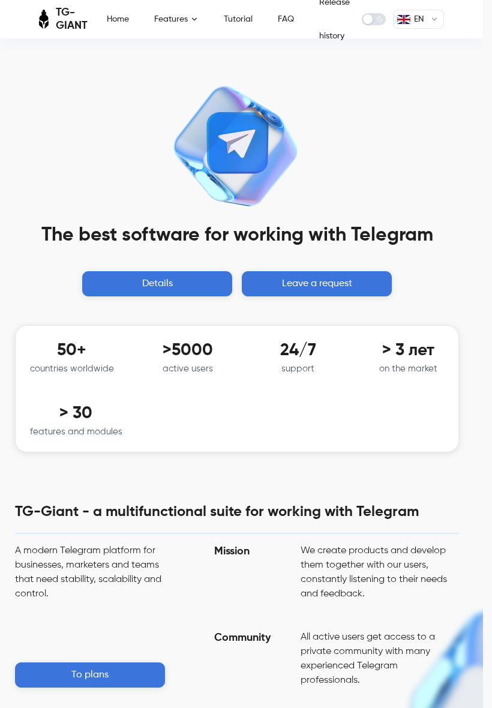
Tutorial (238, 19)
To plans (90, 675)
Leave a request (317, 284)
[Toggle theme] (374, 19)
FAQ (286, 19)
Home (118, 19)
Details (157, 284)
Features (171, 19)
